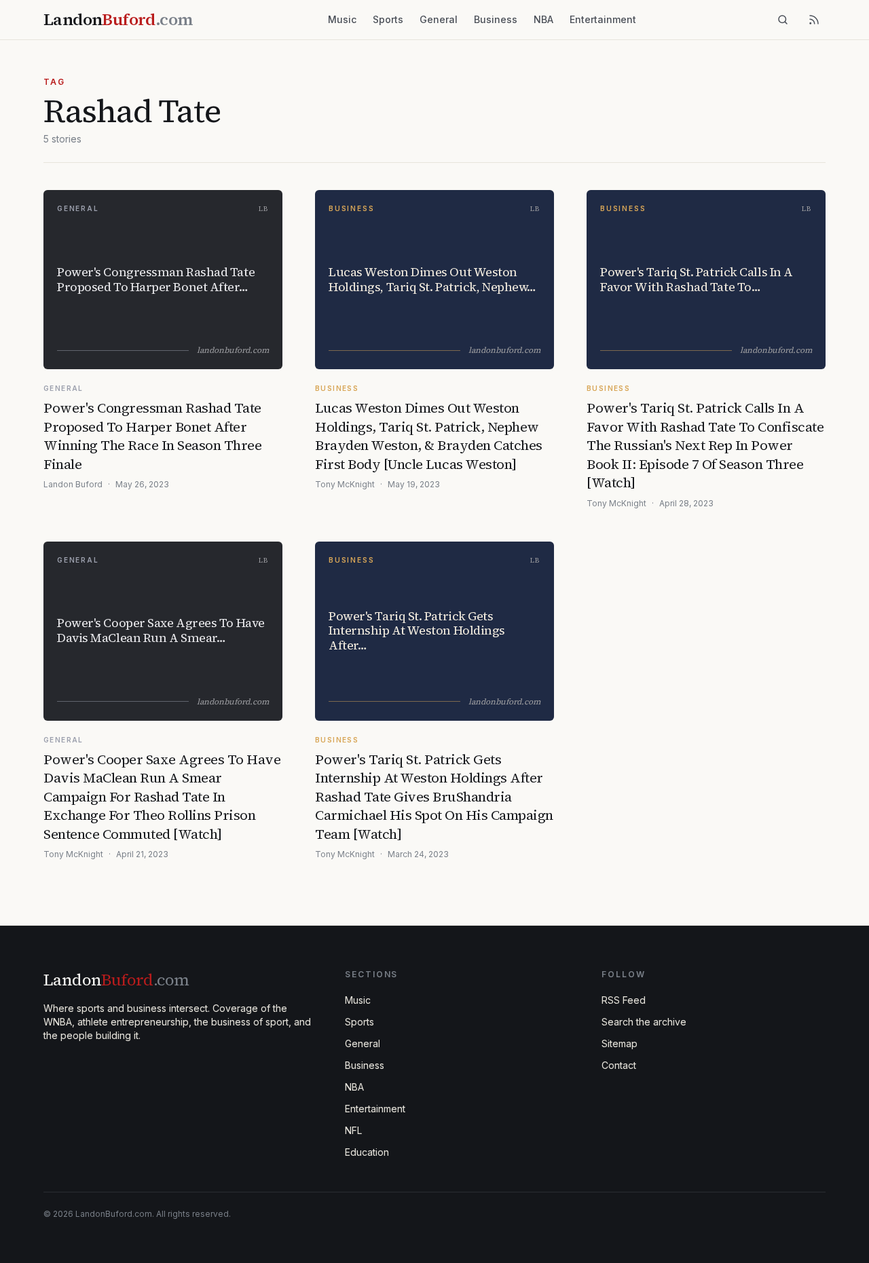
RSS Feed (624, 1000)
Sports (388, 19)
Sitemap (619, 1043)
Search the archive (644, 1022)
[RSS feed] (814, 19)
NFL (353, 1130)
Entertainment (603, 19)
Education (367, 1152)
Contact (619, 1065)
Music (342, 19)
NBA (543, 19)
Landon (116, 979)
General (439, 19)
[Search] (782, 19)
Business (495, 19)
